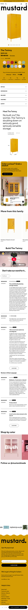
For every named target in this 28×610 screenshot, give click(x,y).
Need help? (4, 589)
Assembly (3, 99)
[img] (4, 281)
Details (3, 86)
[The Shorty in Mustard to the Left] (11, 226)
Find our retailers (5, 596)
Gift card (3, 602)
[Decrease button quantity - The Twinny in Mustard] (2, 607)
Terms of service (5, 604)
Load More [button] (14, 368)
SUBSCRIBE (14, 565)
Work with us (4, 600)
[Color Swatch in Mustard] (6, 199)
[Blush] (11, 447)
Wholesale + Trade (5, 598)
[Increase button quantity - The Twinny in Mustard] (6, 607)
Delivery (3, 95)
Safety (2, 103)
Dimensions (4, 91)
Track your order (5, 591)
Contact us (3, 595)
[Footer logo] (14, 540)
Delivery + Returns (5, 593)
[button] (4, 55)
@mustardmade (18, 463)
